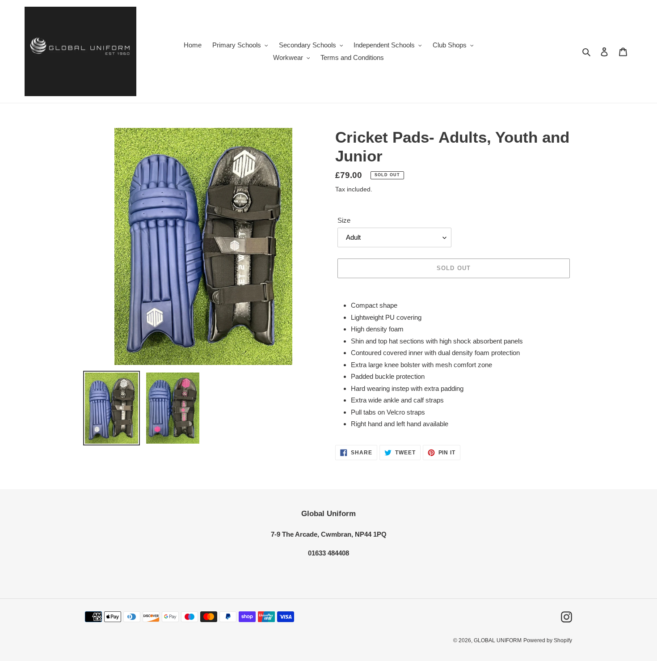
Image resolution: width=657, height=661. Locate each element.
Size (343, 220)
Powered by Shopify (547, 640)
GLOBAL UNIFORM (498, 640)
